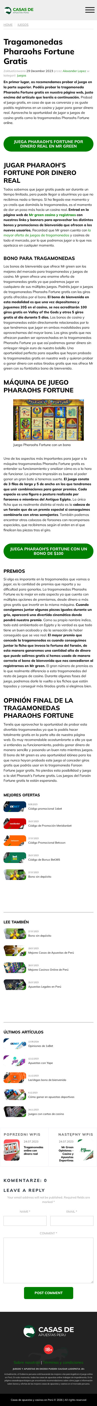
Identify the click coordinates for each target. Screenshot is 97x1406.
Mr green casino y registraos (52, 215)
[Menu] (90, 10)
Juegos (22, 24)
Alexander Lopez (74, 71)
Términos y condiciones (63, 1362)
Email (71, 1211)
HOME (8, 24)
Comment (48, 1233)
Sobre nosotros (27, 1362)
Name (25, 1211)
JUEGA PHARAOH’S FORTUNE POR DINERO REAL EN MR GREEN (48, 144)
